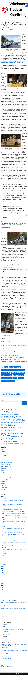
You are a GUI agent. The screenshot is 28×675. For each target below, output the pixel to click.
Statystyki (3, 481)
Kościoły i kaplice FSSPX (6, 464)
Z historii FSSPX (4, 485)
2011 (4, 596)
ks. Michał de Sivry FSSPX (6, 375)
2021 (4, 574)
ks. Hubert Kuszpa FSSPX (5, 421)
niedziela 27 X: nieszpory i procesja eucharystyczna (13, 357)
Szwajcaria (25, 440)
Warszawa (6, 441)
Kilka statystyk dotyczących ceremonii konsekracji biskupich (14, 549)
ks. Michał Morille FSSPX (6, 378)
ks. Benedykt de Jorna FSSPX (14, 367)
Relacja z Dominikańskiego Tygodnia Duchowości (12, 515)
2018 (4, 581)
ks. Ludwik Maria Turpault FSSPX (18, 372)
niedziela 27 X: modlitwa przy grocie (10, 355)
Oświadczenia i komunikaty (6, 466)
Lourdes (14, 378)
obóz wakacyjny (13, 427)
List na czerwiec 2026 (5, 634)
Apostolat (3, 451)
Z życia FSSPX (4, 487)
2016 (4, 585)
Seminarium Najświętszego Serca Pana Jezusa (12, 434)
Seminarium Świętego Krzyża (5, 436)
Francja (5, 367)
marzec (4, 559)
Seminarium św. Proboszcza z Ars (7, 438)
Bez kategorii (3, 453)
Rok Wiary (3, 472)
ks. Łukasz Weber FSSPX (22, 425)
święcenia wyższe (20, 443)
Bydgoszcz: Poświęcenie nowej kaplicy (10, 540)
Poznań (11, 429)
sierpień (4, 498)
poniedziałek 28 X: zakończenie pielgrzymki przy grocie (14, 361)
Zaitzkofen (14, 441)
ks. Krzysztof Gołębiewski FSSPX (6, 424)
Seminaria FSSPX (4, 479)
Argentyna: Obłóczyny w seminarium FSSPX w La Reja (13, 511)
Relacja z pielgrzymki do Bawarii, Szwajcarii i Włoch (12, 532)
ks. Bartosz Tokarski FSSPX (16, 416)
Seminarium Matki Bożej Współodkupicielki (11, 432)
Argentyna (16, 408)
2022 (4, 572)
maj (3, 555)
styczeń (4, 564)
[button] (26, 5)
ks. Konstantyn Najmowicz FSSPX (7, 422)
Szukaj (2, 400)
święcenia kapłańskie (6, 443)
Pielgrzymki (10, 29)
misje (5, 427)
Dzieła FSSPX (3, 455)
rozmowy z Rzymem (7, 430)
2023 (4, 570)
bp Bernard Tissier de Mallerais (10, 413)
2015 (4, 587)
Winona (10, 441)
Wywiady (3, 483)
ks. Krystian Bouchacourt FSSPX (19, 422)
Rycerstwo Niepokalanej (6, 477)
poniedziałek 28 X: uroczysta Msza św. (10, 359)
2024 (4, 568)
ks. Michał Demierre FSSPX (18, 375)
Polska (7, 428)
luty (3, 562)
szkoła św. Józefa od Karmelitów (8, 380)
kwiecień (4, 557)
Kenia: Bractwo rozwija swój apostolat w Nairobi (12, 537)
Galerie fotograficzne (5, 457)
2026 (4, 496)
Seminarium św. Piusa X (17, 436)
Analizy (2, 449)
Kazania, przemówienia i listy (7, 460)
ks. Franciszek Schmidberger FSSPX (18, 419)
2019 (4, 579)
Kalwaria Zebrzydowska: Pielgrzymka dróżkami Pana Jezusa (14, 513)
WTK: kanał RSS (8, 666)
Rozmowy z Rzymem (5, 474)
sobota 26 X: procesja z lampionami (10, 351)
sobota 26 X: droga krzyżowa (8, 348)
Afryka (13, 408)
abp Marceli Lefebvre (6, 408)
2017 (4, 583)
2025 (4, 566)
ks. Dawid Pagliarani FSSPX (9, 418)
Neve (8, 673)
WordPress (18, 673)
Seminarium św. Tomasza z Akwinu (11, 440)
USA (2, 441)
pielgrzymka (20, 378)
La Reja (2, 427)
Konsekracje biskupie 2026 (6, 462)
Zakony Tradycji (4, 489)
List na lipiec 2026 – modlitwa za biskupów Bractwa (11, 629)
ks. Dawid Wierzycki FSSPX (6, 419)
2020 (4, 576)
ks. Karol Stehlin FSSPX (18, 421)
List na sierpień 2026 (5, 624)
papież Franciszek (22, 427)
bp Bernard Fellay (8, 411)
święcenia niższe (14, 443)
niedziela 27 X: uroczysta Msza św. (9, 353)
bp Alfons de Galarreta (8, 409)
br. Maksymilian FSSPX (6, 414)
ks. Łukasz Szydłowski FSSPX (9, 425)
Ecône (12, 414)
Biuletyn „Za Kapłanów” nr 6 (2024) (8, 614)
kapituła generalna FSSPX (6, 416)
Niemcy (8, 427)
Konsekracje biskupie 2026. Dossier (11, 394)
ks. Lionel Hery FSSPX (6, 372)
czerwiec (4, 553)
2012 (4, 593)
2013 (4, 591)
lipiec (4, 551)
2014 (4, 589)
